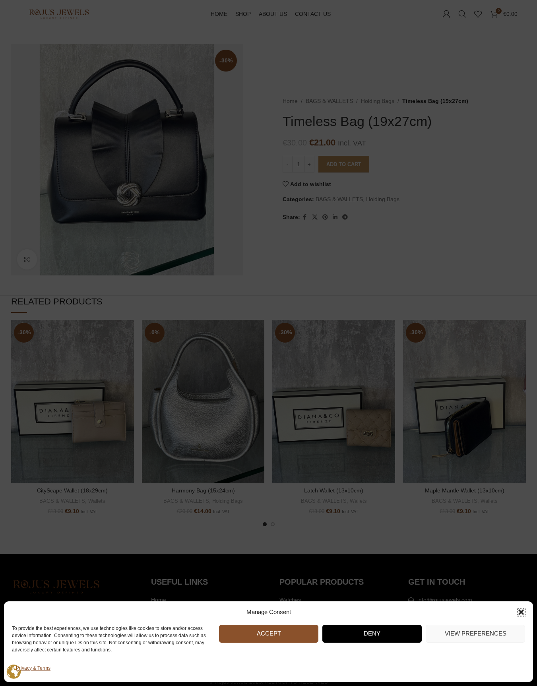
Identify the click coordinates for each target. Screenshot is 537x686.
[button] (521, 612)
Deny (372, 633)
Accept (269, 633)
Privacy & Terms (33, 668)
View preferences (475, 633)
